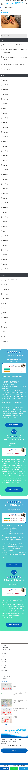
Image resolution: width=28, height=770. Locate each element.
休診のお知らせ (6, 69)
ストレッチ (5, 294)
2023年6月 (5, 127)
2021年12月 (6, 212)
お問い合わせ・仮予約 (5, 676)
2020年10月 (6, 254)
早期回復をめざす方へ (9, 7)
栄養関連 (5, 327)
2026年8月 (5, 80)
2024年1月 (5, 118)
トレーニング (6, 303)
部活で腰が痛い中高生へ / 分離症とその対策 (13, 64)
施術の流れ (4, 661)
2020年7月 (5, 269)
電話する (14, 750)
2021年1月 (5, 240)
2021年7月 (5, 221)
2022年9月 (5, 169)
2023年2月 (5, 146)
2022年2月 (5, 202)
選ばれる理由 (3, 665)
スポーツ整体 (6, 298)
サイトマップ (10, 757)
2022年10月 (6, 165)
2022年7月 (5, 179)
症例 (4, 336)
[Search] (25, 35)
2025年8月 (5, 94)
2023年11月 (6, 122)
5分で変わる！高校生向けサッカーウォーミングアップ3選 (15, 58)
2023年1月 (5, 151)
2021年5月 (5, 226)
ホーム (2, 7)
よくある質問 (4, 678)
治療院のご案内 (4, 670)
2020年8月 (5, 264)
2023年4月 (5, 136)
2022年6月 (5, 184)
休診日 (4, 308)
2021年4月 (5, 231)
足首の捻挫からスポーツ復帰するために (12, 45)
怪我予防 (5, 313)
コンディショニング (7, 289)
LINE (14, 768)
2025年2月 (5, 108)
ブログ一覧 (4, 672)
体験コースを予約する (14, 424)
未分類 (4, 322)
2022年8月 (5, 174)
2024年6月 (5, 113)
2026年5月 (5, 85)
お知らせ (5, 284)
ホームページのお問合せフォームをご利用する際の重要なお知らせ (15, 51)
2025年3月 (5, 103)
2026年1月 (5, 89)
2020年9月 (5, 259)
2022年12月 (6, 155)
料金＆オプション (4, 659)
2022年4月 (5, 193)
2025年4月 (5, 99)
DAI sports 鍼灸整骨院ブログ (10, 280)
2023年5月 (5, 132)
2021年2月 (5, 236)
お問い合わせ (4, 768)
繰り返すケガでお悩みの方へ (7, 649)
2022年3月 (5, 198)
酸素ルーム (5, 341)
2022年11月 (6, 160)
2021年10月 (6, 217)
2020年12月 (6, 245)
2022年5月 (5, 188)
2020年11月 (6, 250)
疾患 (4, 331)
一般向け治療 (3, 653)
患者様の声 (5, 317)
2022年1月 (5, 207)
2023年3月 (5, 141)
